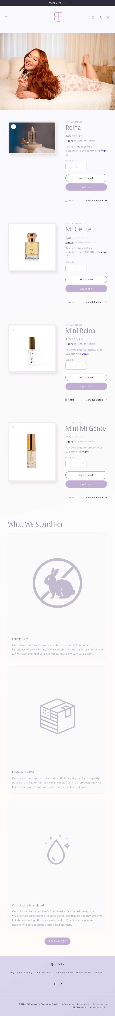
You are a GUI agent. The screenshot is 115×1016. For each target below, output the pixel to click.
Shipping (69, 141)
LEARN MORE (57, 941)
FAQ (11, 972)
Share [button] (71, 200)
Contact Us (100, 972)
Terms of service (100, 1004)
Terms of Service (44, 972)
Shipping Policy (64, 972)
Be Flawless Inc (33, 1004)
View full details (94, 200)
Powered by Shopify (50, 1004)
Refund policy (68, 1004)
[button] (6, 17)
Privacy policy (83, 1004)
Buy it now (86, 187)
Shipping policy (79, 1007)
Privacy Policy (24, 972)
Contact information (98, 1007)
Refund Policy (83, 972)
